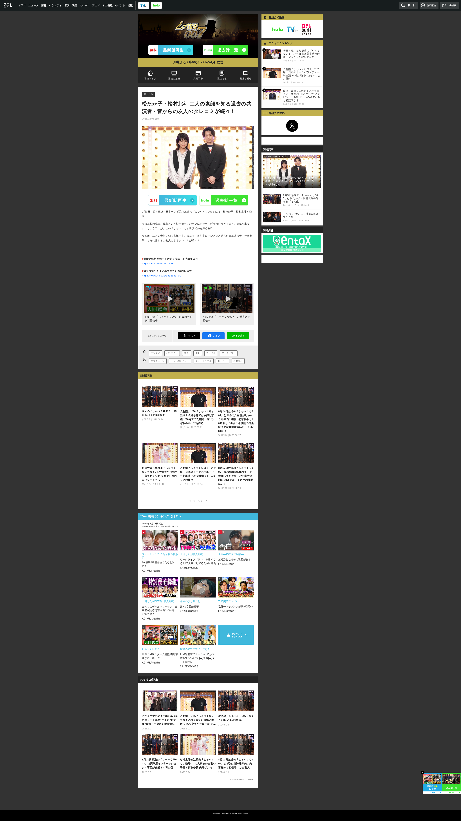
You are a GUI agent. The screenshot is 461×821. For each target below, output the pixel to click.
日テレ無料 (306, 29)
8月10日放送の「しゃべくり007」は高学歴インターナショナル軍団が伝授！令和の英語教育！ (159, 763)
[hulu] (156, 5)
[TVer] (143, 5)
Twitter (292, 126)
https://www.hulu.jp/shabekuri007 (162, 275)
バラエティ (172, 353)
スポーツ (84, 5)
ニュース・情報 (37, 5)
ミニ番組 (107, 5)
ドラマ (22, 5)
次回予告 (198, 78)
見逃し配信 (246, 78)
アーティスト (229, 353)
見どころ (148, 94)
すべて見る (196, 500)
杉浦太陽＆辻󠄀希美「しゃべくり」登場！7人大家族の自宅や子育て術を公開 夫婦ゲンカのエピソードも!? (198, 763)
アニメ (96, 5)
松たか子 (222, 361)
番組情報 (222, 78)
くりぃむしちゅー (180, 361)
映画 (74, 5)
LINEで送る (238, 335)
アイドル (210, 353)
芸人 (186, 353)
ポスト (192, 335)
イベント (120, 5)
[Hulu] (225, 50)
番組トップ (150, 78)
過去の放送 (174, 78)
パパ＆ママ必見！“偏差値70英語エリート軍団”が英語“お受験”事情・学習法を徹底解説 (160, 719)
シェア (216, 335)
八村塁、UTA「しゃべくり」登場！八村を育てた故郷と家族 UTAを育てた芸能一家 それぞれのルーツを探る (198, 720)
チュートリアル (203, 361)
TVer (172, 200)
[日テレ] (8, 5)
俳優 (197, 353)
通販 (130, 5)
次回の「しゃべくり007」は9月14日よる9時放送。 (235, 717)
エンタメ (155, 353)
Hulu (224, 200)
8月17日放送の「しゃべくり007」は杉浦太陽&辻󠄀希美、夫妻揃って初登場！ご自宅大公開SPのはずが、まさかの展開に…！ (235, 763)
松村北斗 (238, 361)
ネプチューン (158, 361)
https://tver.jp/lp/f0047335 (158, 263)
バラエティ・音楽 (59, 5)
